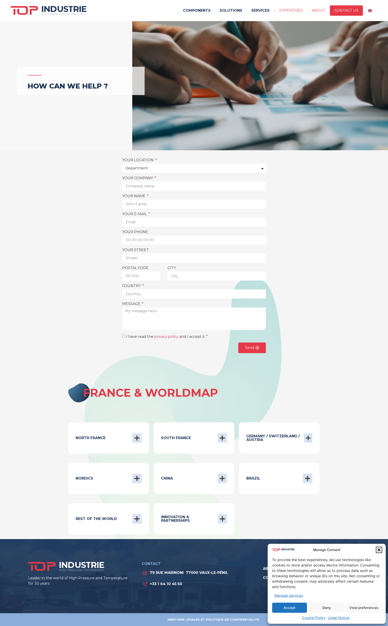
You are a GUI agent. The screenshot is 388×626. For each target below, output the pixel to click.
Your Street (135, 250)
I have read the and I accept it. (165, 336)
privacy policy (166, 336)
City (172, 268)
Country (132, 286)
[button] (379, 550)
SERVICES (260, 10)
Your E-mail (135, 214)
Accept (289, 608)
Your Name (134, 196)
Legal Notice (338, 617)
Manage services (288, 595)
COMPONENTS (197, 10)
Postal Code (135, 268)
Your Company (138, 178)
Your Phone (135, 232)
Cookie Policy (314, 617)
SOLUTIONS (231, 10)
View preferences (363, 608)
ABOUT (318, 10)
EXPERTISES (291, 10)
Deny (326, 608)
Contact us (346, 10)
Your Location (138, 160)
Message (131, 304)
